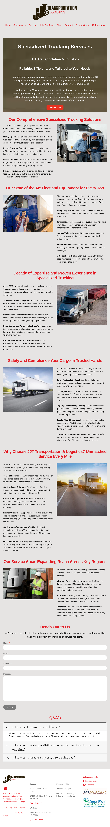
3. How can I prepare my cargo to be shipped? (43, 757)
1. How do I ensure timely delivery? (36, 727)
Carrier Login (90, 785)
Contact (69, 25)
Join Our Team (47, 25)
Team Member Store (11, 802)
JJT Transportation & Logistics (15, 807)
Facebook (100, 25)
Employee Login (91, 777)
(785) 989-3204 (36, 820)
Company (18, 25)
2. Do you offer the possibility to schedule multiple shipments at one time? (55, 747)
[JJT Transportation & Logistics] (55, 19)
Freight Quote (82, 25)
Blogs (59, 25)
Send (10, 707)
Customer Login (90, 781)
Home (8, 25)
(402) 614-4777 (36, 803)
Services (33, 25)
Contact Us (55, 107)
